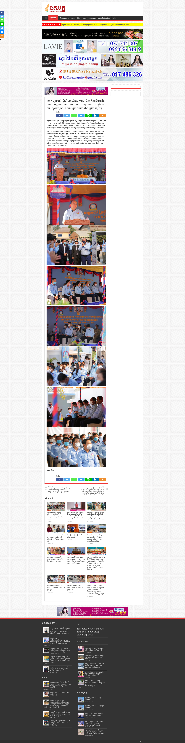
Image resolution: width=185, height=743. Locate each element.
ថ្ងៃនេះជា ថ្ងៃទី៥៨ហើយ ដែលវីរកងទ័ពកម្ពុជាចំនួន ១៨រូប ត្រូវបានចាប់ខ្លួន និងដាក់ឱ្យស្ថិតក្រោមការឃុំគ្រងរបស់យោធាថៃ (60, 684)
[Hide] (1, 39)
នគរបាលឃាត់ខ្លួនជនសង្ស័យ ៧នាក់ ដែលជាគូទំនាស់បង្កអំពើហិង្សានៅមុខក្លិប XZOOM (55, 559)
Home (45, 18)
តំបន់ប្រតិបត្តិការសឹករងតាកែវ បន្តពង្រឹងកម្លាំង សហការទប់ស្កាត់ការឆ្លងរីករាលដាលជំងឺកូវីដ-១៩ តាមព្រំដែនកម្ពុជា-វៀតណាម (59, 489)
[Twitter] (66, 115)
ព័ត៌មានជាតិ (52, 18)
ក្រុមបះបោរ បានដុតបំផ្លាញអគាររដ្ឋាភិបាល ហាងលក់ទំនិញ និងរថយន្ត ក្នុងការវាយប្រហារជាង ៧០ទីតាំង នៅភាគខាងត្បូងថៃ (95, 683)
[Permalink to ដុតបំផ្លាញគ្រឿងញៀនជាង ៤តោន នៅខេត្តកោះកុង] (76, 528)
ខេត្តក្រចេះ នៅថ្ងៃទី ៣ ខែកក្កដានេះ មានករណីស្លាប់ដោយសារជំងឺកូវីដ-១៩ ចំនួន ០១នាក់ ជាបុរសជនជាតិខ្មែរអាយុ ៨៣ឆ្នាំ (60, 659)
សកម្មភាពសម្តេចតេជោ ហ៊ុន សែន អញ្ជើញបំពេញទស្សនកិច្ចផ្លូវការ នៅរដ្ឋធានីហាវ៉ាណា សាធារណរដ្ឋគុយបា (60, 650)
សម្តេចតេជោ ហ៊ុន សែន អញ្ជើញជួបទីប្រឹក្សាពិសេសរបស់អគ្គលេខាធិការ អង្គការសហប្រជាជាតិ (59, 668)
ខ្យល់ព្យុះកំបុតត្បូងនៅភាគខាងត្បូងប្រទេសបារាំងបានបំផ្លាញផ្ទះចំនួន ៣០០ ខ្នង (94, 657)
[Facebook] (59, 115)
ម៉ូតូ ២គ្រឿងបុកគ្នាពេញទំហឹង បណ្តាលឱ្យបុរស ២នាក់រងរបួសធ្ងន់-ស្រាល (75, 588)
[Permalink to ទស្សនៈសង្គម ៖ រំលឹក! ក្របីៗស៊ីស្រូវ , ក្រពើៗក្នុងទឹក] (46, 694)
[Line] (88, 115)
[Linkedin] (95, 115)
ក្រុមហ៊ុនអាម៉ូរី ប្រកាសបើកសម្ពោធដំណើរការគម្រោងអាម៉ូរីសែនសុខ (94, 714)
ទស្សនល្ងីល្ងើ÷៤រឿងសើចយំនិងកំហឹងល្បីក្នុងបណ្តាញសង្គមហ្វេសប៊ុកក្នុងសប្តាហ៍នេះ (60, 722)
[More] (102, 115)
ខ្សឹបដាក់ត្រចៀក (64, 18)
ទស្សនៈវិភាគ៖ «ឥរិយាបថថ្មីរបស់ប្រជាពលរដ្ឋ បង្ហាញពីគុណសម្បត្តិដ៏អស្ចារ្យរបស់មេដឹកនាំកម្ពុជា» (60, 714)
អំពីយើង (115, 18)
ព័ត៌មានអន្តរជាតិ (81, 18)
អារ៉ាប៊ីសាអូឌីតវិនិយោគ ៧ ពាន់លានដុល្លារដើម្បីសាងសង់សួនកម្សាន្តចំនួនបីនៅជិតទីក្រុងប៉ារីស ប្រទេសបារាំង (95, 648)
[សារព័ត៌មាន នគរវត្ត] (55, 11)
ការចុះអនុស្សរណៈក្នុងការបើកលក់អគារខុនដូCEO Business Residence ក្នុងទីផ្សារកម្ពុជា (94, 723)
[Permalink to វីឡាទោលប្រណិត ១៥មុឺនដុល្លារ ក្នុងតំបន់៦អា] (81, 707)
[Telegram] (81, 115)
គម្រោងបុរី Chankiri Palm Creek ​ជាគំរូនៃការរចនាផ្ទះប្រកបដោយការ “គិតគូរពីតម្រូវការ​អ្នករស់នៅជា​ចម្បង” (95, 731)
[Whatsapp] (74, 115)
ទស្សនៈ (73, 18)
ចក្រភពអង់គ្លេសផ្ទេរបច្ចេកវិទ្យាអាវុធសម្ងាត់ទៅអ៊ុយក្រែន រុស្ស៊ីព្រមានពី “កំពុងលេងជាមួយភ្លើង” (94, 673)
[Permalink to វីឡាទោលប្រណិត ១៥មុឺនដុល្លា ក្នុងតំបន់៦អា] (81, 699)
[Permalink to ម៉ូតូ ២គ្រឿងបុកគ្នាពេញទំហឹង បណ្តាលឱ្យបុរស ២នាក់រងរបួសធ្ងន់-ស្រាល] (76, 579)
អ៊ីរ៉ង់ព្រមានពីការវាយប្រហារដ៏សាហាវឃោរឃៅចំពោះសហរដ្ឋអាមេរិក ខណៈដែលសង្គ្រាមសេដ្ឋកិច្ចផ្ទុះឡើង (94, 665)
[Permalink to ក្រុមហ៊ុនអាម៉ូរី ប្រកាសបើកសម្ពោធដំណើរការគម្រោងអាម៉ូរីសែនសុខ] (81, 715)
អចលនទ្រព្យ (92, 18)
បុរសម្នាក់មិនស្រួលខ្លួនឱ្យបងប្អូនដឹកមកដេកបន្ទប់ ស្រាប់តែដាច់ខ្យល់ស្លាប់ (56, 588)
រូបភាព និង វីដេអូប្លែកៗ (104, 18)
